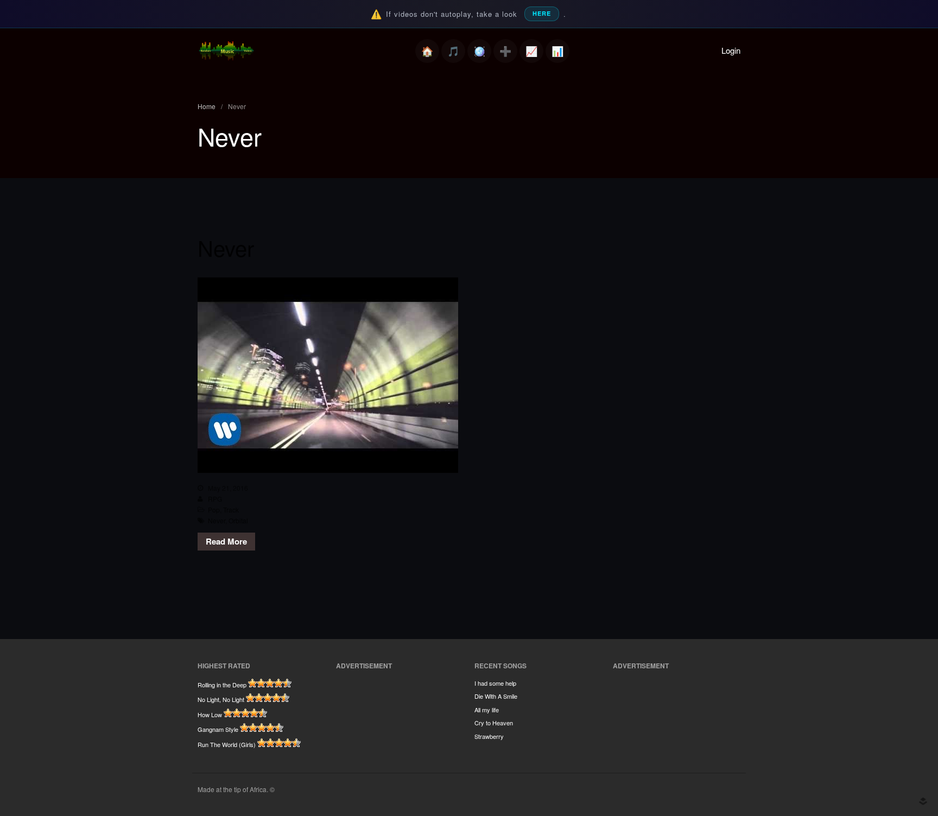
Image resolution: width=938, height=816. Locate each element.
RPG (215, 498)
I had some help (495, 683)
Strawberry (489, 736)
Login (730, 50)
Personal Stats (531, 51)
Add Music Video (505, 51)
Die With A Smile (495, 696)
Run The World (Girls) (227, 744)
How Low (210, 714)
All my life (486, 709)
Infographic (557, 51)
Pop (214, 509)
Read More (226, 541)
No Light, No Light (221, 699)
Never (226, 247)
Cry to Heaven (493, 722)
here (542, 13)
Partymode (479, 51)
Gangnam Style (218, 729)
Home (427, 51)
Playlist (453, 51)
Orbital (238, 520)
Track (231, 509)
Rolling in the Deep (222, 684)
